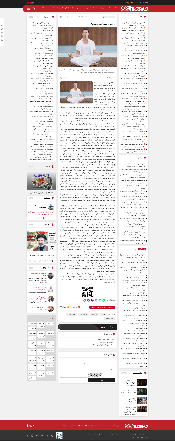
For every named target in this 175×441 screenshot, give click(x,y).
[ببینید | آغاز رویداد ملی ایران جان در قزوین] (41, 180)
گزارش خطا (63, 307)
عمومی (105, 17)
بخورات (34, 338)
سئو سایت (51, 323)
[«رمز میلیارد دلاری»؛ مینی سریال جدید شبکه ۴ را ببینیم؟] (141, 391)
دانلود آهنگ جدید (50, 344)
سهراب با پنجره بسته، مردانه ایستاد (37, 292)
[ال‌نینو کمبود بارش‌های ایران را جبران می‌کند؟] (50, 309)
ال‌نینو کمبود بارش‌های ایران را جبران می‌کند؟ (37, 309)
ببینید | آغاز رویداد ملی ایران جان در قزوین (42, 193)
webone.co (50, 350)
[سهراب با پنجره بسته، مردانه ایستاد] (50, 289)
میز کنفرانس (32, 378)
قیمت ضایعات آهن (32, 359)
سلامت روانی (71, 314)
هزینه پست (32, 333)
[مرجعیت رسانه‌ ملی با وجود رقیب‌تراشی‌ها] (53, 207)
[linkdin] (88, 300)
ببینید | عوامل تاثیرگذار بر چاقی (105, 339)
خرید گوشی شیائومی (42, 334)
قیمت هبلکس (33, 366)
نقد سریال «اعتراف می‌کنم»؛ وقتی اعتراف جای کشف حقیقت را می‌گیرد (129, 383)
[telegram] (2, 26)
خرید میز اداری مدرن (42, 374)
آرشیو (98, 426)
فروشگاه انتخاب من (42, 351)
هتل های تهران (33, 351)
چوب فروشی (32, 323)
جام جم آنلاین (103, 83)
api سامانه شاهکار (42, 324)
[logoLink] (134, 8)
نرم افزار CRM (34, 344)
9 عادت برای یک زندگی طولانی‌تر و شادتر (103, 345)
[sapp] (2, 37)
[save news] (67, 17)
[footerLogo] (136, 425)
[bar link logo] (30, 3)
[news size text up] (61, 78)
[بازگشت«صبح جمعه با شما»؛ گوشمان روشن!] (141, 400)
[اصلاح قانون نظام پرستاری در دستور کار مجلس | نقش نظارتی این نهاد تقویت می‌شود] (50, 278)
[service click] (127, 3)
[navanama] (146, 3)
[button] (46, 218)
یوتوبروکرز (33, 328)
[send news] (64, 17)
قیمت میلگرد (32, 373)
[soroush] (84, 300)
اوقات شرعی (73, 426)
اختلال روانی (83, 314)
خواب (103, 314)
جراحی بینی (50, 333)
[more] (123, 373)
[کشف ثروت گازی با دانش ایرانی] (50, 299)
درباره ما (110, 426)
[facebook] (92, 300)
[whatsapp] (104, 300)
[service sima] (133, 3)
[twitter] (2, 29)
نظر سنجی (65, 426)
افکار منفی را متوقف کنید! (107, 342)
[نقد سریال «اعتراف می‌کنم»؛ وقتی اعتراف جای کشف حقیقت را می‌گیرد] (141, 382)
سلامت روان (109, 318)
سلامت (112, 17)
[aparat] (2, 33)
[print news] (61, 17)
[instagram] (2, 22)
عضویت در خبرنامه (90, 426)
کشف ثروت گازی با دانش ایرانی (38, 302)
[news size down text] (68, 78)
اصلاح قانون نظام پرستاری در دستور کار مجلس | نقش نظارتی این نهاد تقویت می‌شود (37, 280)
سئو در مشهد (41, 343)
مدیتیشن (94, 314)
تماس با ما (117, 426)
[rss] (2, 40)
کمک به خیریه (52, 359)
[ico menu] (29, 9)
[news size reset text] (64, 78)
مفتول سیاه (51, 365)
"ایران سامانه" (136, 437)
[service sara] (139, 3)
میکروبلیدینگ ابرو (41, 359)
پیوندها (104, 426)
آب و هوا (80, 426)
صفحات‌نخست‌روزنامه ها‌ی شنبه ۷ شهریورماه (42, 255)
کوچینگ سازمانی (43, 366)
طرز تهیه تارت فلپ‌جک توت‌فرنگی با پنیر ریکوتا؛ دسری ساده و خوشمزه (132, 241)
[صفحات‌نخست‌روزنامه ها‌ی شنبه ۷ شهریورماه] (41, 241)
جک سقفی (51, 373)
